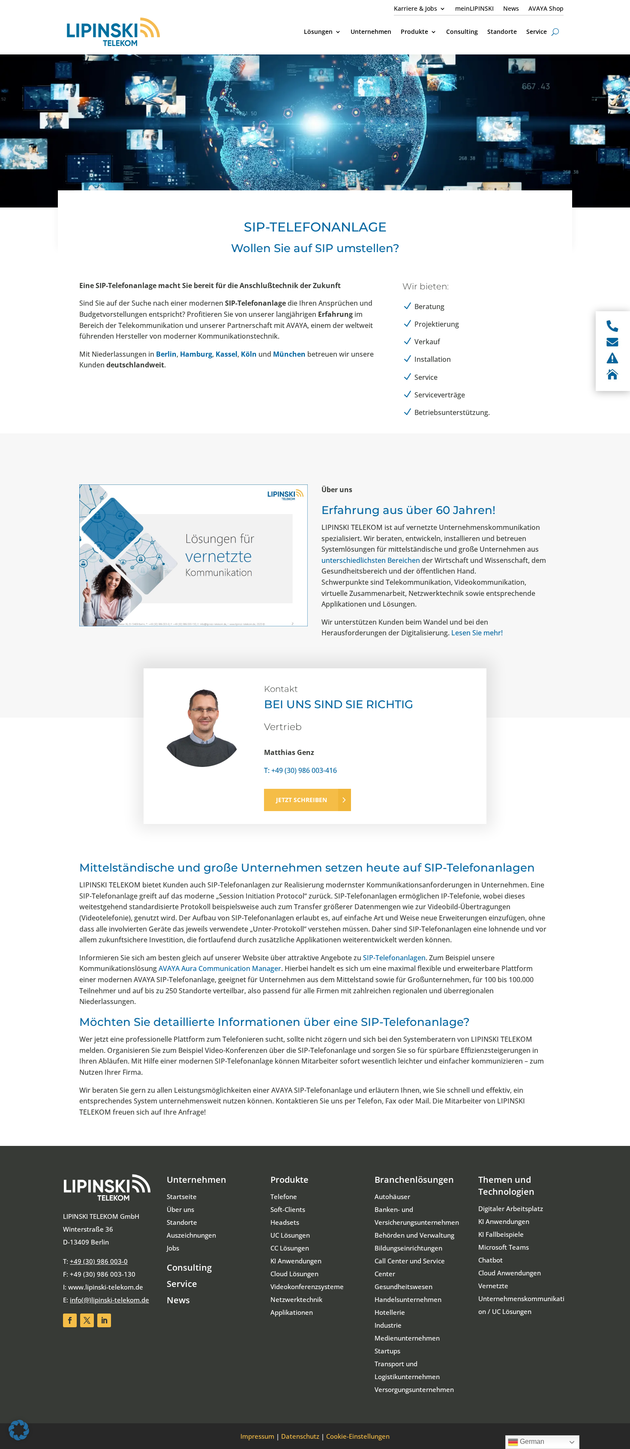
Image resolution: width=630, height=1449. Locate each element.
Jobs (173, 1248)
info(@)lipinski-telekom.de (109, 1300)
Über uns (180, 1209)
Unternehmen (196, 1179)
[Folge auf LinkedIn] (104, 1320)
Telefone (283, 1196)
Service (182, 1284)
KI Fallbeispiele (501, 1234)
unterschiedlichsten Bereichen (370, 560)
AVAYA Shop (546, 9)
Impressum (257, 1436)
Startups (387, 1351)
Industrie (388, 1325)
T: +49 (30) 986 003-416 (300, 770)
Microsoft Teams (503, 1247)
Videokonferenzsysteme (307, 1286)
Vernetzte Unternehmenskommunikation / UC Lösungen (521, 1298)
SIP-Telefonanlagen (394, 957)
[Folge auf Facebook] (70, 1320)
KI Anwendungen (295, 1261)
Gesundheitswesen (403, 1286)
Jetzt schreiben (301, 800)
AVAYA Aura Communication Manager (220, 968)
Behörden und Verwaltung (414, 1235)
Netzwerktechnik (296, 1299)
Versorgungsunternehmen (414, 1389)
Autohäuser (392, 1196)
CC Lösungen (289, 1248)
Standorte (182, 1222)
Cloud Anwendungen (509, 1273)
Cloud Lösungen (294, 1273)
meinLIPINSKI (474, 9)
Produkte (289, 1179)
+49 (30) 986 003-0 (99, 1261)
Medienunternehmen (407, 1338)
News (511, 9)
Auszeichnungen (191, 1235)
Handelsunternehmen (408, 1299)
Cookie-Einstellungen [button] (358, 1436)
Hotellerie (390, 1312)
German (531, 1441)
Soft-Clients (287, 1209)
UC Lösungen (290, 1235)
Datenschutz (300, 1436)
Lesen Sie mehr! (477, 632)
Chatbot (490, 1260)
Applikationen (291, 1312)
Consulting (189, 1267)
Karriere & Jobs (415, 9)
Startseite (182, 1196)
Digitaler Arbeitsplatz (510, 1208)
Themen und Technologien (506, 1185)
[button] (19, 1430)
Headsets (284, 1222)
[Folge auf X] (87, 1320)
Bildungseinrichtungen (408, 1248)
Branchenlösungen (414, 1179)
